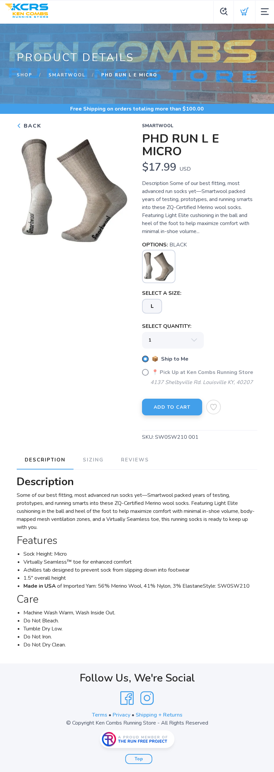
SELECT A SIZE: (161, 293)
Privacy (121, 715)
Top (139, 759)
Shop (24, 75)
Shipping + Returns (159, 715)
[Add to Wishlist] (213, 407)
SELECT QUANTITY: (166, 326)
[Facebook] (127, 698)
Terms (99, 715)
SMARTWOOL (66, 75)
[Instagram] (147, 698)
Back (31, 126)
